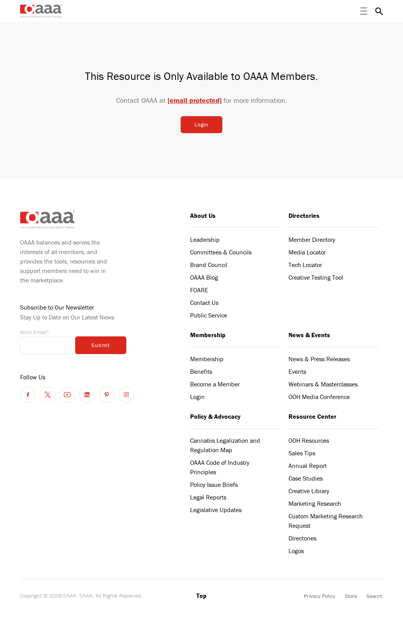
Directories (304, 215)
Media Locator (307, 252)
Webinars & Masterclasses (323, 384)
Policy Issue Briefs (214, 484)
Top (201, 596)
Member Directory (311, 239)
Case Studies (305, 478)
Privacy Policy (319, 596)
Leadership (205, 239)
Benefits (201, 371)
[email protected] (195, 100)
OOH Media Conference (319, 397)
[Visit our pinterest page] (107, 395)
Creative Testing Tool (315, 277)
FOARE (199, 290)
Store (351, 596)
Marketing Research (314, 503)
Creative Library (308, 491)
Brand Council (208, 265)
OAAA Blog (204, 277)
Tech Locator (305, 265)
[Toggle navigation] (363, 11)
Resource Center (312, 416)
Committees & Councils (220, 252)
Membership (208, 335)
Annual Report (307, 466)
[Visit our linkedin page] (87, 395)
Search (374, 596)
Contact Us (204, 302)
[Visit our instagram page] (126, 395)
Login (201, 124)
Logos (296, 551)
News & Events (309, 335)
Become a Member (215, 384)
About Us (203, 215)
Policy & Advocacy (215, 416)
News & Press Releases (319, 359)
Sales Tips (301, 453)
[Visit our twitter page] (47, 395)
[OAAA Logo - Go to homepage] (41, 11)
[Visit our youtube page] (67, 395)
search (379, 11)
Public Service (208, 315)
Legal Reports (208, 497)
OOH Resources (308, 440)
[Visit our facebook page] (28, 395)
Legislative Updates (216, 510)
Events (297, 371)
